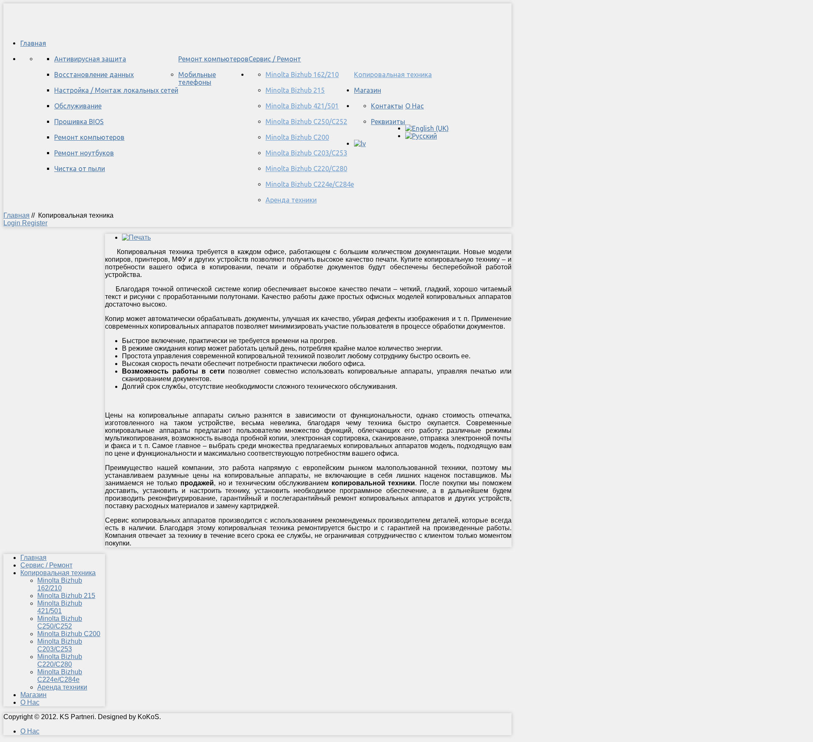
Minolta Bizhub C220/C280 (306, 168)
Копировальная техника (393, 74)
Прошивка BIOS (79, 121)
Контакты (387, 106)
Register (34, 223)
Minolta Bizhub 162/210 (302, 74)
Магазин (367, 90)
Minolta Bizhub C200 (297, 137)
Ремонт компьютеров (213, 59)
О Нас (414, 106)
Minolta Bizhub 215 (295, 90)
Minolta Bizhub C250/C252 (306, 121)
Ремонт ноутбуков (84, 153)
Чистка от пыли (79, 168)
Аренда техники (291, 200)
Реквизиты (388, 121)
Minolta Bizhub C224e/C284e (309, 184)
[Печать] (136, 237)
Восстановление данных (94, 74)
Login (12, 223)
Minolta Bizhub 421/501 (302, 106)
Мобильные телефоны (197, 78)
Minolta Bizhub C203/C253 (306, 153)
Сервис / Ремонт (275, 59)
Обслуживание (78, 106)
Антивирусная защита (90, 59)
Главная (33, 43)
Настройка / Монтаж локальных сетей (116, 90)
